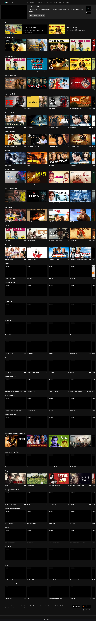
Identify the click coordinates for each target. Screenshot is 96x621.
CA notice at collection (53, 605)
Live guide (31, 2)
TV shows (58, 2)
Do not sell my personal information (17, 607)
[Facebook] (87, 610)
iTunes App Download (76, 606)
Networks (67, 2)
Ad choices (62, 605)
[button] (37, 15)
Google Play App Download (86, 606)
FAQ (6, 607)
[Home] (9, 2)
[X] (90, 610)
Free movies (49, 2)
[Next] (90, 44)
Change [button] (89, 612)
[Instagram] (83, 610)
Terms (37, 605)
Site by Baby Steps (87, 617)
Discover (40, 2)
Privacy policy (43, 605)
